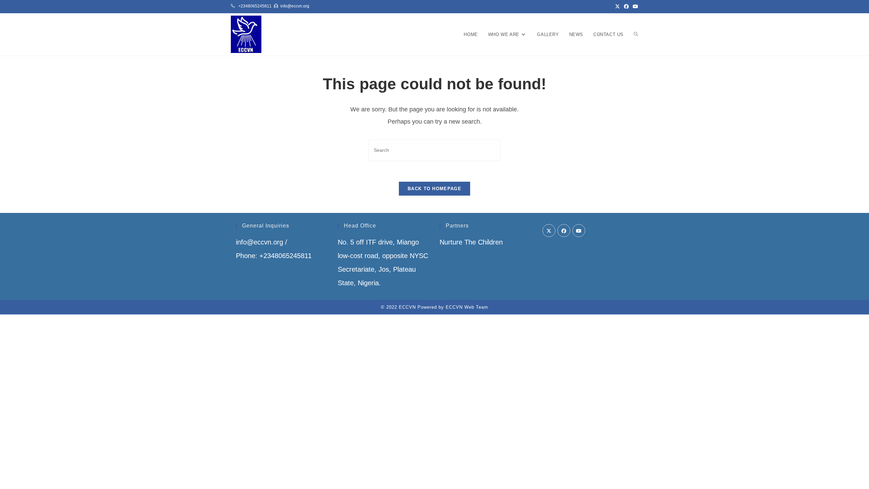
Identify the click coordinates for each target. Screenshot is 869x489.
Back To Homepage (434, 188)
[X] (548, 230)
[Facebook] (563, 230)
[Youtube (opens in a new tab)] (634, 6)
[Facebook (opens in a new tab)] (626, 6)
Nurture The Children (471, 242)
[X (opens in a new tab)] (617, 6)
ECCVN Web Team (467, 307)
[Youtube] (578, 230)
